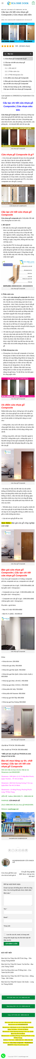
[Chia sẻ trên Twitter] (16, 850)
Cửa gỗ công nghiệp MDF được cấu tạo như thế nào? (27, 874)
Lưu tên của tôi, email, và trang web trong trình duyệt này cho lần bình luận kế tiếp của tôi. (17, 937)
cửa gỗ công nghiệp (26, 523)
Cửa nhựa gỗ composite (11, 158)
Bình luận (7, 893)
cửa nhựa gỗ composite (14, 9)
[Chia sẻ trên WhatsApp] (9, 850)
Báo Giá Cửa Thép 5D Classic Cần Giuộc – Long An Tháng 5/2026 (17, 983)
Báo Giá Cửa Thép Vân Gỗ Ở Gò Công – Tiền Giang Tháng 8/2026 (16, 960)
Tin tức (25, 9)
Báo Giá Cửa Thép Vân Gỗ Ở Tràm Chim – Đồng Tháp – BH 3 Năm (17, 977)
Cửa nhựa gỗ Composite (9, 579)
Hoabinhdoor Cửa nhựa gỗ (24, 19)
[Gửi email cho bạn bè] (19, 850)
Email (6, 917)
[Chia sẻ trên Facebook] (12, 850)
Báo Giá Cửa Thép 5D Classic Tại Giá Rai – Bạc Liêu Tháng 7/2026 (17, 965)
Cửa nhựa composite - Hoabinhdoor (21, 1042)
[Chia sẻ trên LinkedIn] (26, 850)
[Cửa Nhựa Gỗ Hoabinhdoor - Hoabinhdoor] (18, 3)
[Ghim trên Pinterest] (23, 850)
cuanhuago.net (13, 809)
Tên (5, 909)
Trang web (7, 926)
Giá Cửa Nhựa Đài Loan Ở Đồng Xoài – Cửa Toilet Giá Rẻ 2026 (16, 971)
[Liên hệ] (3, 1056)
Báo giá (3, 9)
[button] (2, 3)
